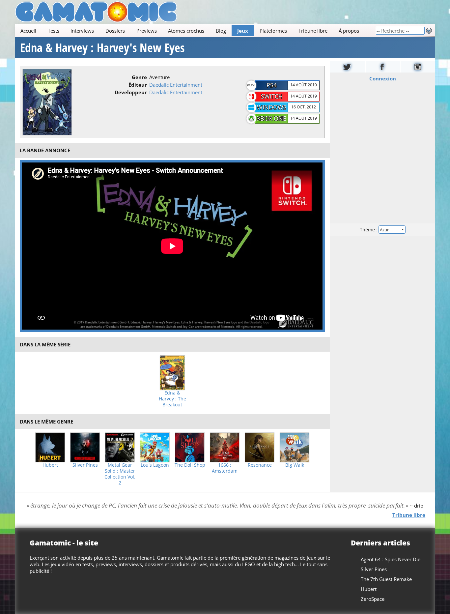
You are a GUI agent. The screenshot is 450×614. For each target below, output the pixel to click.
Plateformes (273, 30)
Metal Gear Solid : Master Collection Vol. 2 (119, 474)
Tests (53, 30)
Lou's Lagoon (155, 465)
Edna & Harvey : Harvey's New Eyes (102, 48)
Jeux (242, 30)
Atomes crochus (186, 30)
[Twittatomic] (347, 67)
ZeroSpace (372, 599)
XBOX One (271, 118)
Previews (146, 30)
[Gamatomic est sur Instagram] (417, 67)
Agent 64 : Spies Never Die (390, 559)
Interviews (82, 30)
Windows (272, 107)
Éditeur (137, 84)
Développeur (131, 92)
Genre (139, 77)
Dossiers (115, 30)
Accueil (28, 30)
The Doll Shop (190, 465)
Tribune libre (312, 30)
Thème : (369, 229)
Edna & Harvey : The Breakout (172, 399)
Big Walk (294, 465)
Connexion (382, 78)
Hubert (50, 465)
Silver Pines (85, 465)
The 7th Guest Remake (386, 579)
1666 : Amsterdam (225, 468)
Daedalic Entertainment (175, 84)
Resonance (260, 465)
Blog (221, 30)
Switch (272, 96)
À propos (349, 30)
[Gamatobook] (382, 67)
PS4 (272, 85)
